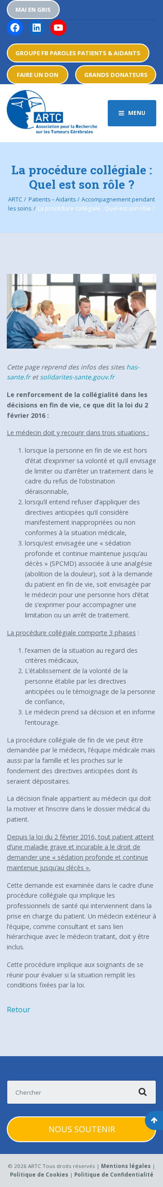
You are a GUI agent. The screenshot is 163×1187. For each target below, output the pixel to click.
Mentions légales (126, 1166)
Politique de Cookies (39, 1174)
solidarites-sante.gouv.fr (77, 377)
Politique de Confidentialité (113, 1174)
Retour (18, 1010)
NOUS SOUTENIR (81, 1129)
